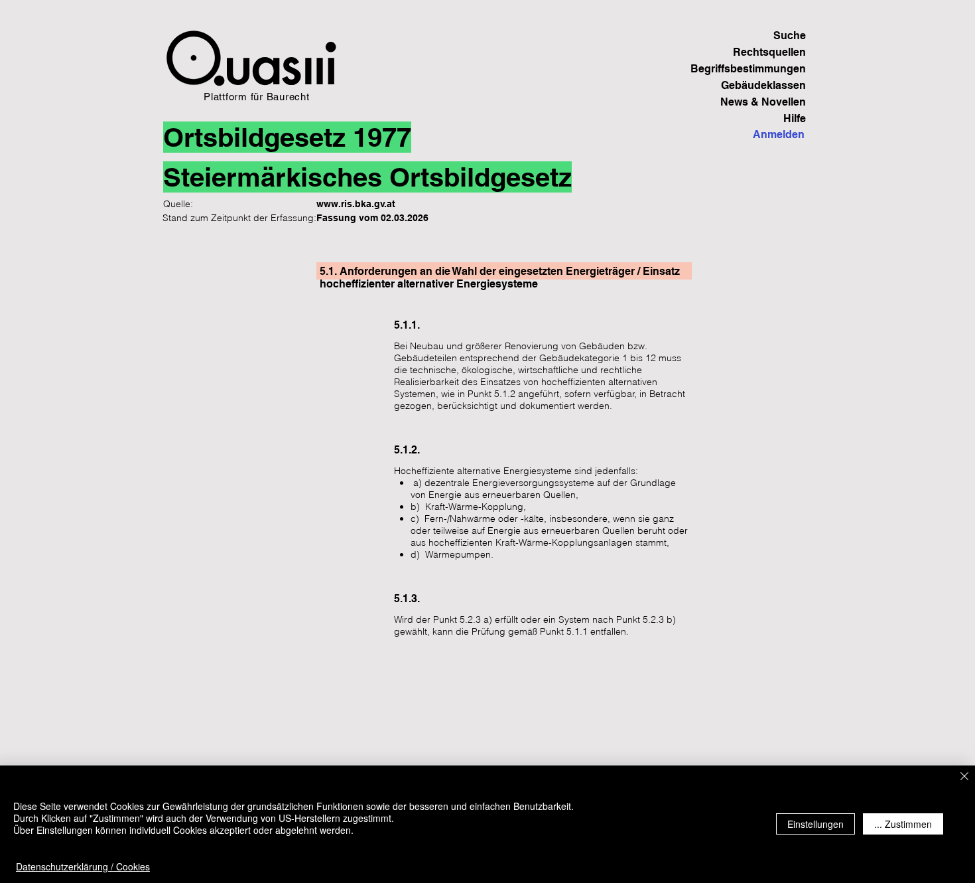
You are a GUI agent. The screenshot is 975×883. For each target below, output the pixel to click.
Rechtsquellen (769, 52)
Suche (789, 35)
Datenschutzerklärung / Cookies (83, 866)
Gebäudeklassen (763, 85)
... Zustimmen (903, 824)
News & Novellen (763, 102)
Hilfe (794, 118)
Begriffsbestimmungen (760, 68)
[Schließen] (964, 777)
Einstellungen (815, 824)
